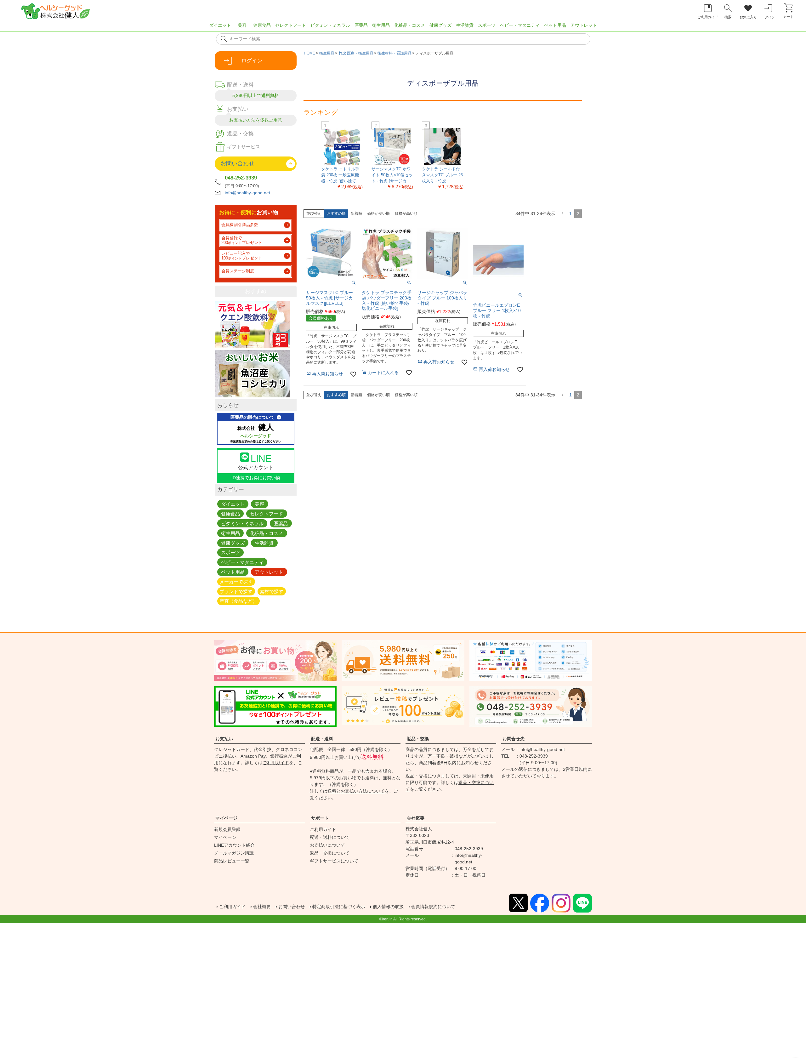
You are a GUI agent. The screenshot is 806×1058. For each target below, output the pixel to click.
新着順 (356, 213)
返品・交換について (329, 853)
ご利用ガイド (276, 762)
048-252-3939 (241, 178)
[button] (562, 213)
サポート (320, 818)
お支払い (224, 738)
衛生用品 (381, 25)
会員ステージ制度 (237, 271)
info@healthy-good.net (247, 192)
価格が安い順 (378, 213)
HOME (309, 53)
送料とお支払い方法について (356, 791)
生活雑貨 (465, 25)
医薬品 (361, 25)
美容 (242, 25)
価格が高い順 (406, 213)
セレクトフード (290, 25)
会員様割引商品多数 (239, 225)
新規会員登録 (227, 829)
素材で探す (271, 591)
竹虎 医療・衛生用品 (355, 53)
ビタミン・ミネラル (330, 25)
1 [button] (570, 213)
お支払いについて (327, 845)
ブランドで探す (236, 591)
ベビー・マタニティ (520, 25)
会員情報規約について (433, 906)
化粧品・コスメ (409, 25)
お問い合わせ (291, 906)
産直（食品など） (238, 601)
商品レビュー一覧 (231, 860)
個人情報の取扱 (388, 906)
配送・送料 (322, 738)
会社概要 (415, 818)
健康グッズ (440, 25)
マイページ (226, 818)
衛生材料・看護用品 (394, 53)
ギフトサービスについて (334, 860)
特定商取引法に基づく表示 (338, 906)
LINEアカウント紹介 (234, 845)
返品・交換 (418, 738)
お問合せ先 (513, 738)
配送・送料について (329, 837)
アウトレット (583, 25)
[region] (403, 27)
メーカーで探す (236, 581)
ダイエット (220, 25)
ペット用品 (555, 25)
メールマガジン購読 (234, 853)
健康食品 (262, 25)
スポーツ (487, 25)
